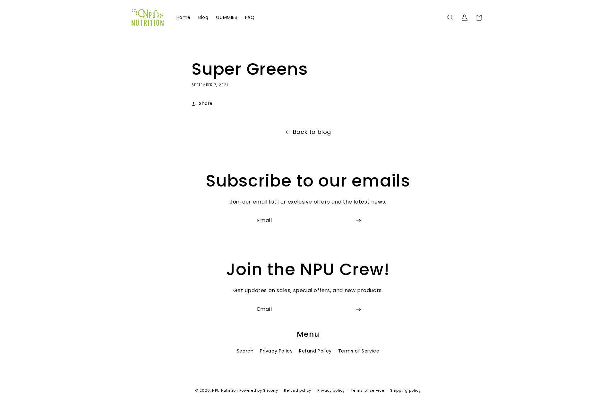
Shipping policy (405, 390)
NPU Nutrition (225, 390)
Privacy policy (331, 390)
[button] (450, 18)
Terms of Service (359, 351)
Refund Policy (315, 351)
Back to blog (312, 132)
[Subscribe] (358, 220)
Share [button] (206, 103)
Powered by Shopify (258, 390)
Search (245, 351)
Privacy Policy (276, 351)
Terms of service (367, 390)
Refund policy (297, 390)
